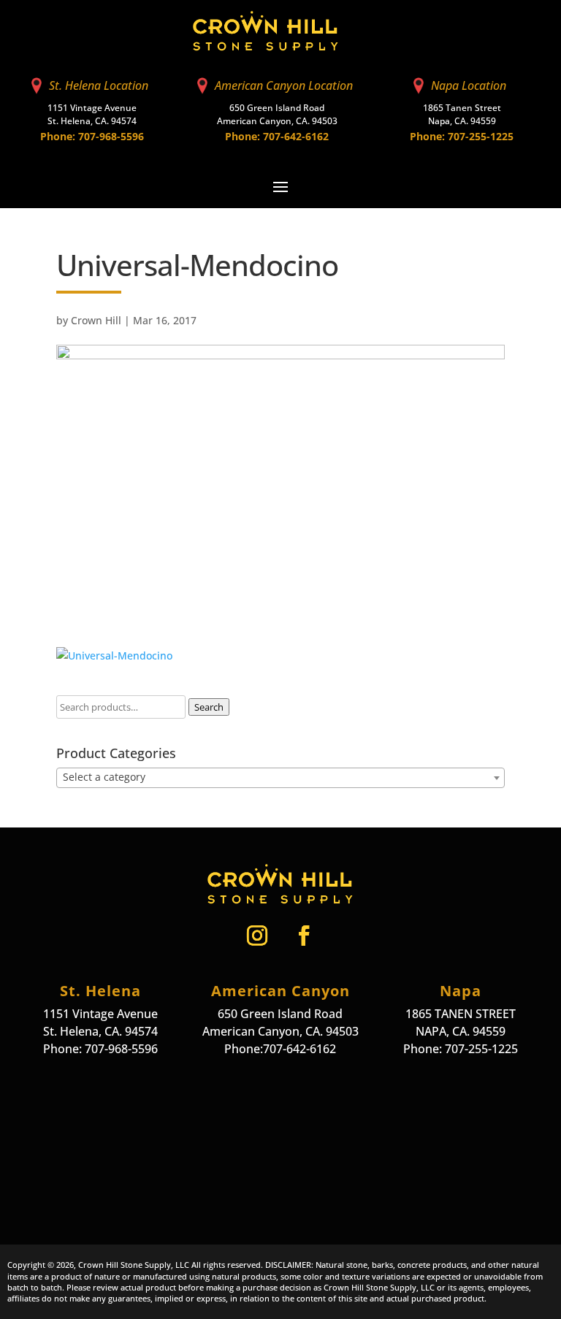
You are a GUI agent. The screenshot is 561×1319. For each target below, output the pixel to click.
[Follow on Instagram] (257, 935)
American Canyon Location (284, 85)
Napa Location (468, 85)
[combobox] (280, 778)
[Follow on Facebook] (303, 935)
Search (209, 707)
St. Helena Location (98, 85)
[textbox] (280, 777)
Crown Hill (96, 320)
